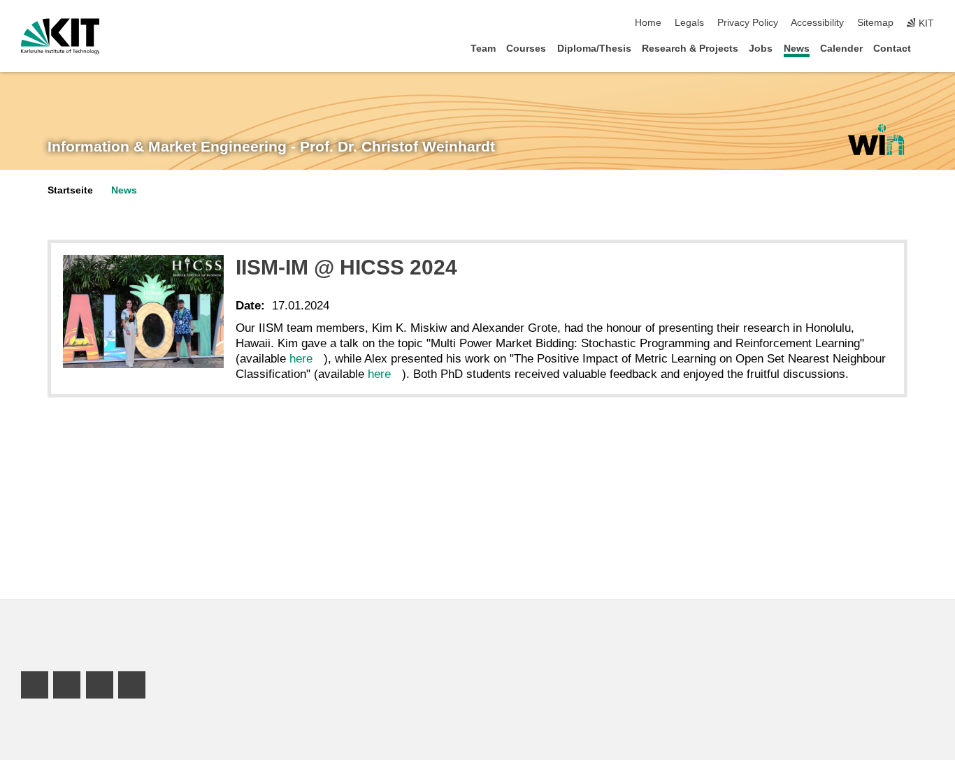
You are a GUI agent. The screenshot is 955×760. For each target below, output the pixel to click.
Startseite (70, 190)
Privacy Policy (747, 22)
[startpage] (930, 48)
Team (483, 48)
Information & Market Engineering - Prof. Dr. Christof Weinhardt (271, 146)
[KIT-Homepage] (60, 36)
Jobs (761, 48)
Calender (841, 48)
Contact (892, 48)
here (301, 358)
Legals (689, 22)
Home (648, 22)
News (797, 48)
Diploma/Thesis (594, 48)
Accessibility (817, 22)
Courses (526, 48)
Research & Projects (690, 48)
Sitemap (875, 22)
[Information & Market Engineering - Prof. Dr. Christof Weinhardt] (875, 140)
